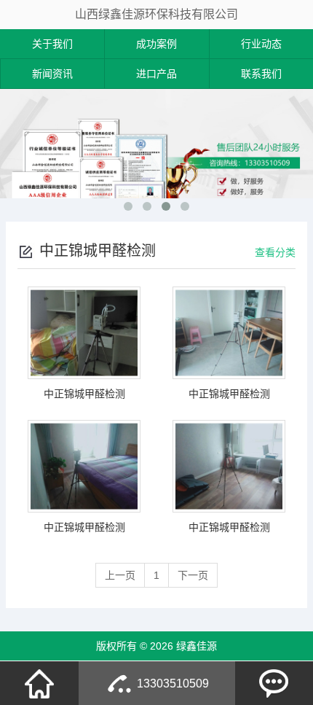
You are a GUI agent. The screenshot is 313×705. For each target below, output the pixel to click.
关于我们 (52, 44)
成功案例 (156, 44)
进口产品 (156, 73)
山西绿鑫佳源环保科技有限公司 (156, 14)
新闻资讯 (52, 73)
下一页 (193, 575)
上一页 (120, 575)
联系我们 (261, 73)
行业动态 (261, 44)
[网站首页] (39, 683)
